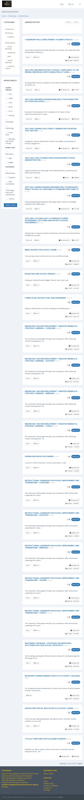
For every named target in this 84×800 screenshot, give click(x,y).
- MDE (8, 56)
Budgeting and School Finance (40, 274)
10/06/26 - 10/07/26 (73, 349)
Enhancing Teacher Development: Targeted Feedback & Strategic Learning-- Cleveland (51, 327)
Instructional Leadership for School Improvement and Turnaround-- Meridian (52, 546)
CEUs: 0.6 (29, 90)
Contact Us (48, 788)
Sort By (68, 22)
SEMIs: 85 (29, 695)
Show (76, 22)
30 (68, 332)
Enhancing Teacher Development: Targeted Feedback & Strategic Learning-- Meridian (51, 392)
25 (68, 76)
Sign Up (71, 4)
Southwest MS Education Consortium (15, 782)
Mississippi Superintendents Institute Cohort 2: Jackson (52, 676)
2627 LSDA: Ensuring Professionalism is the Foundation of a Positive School (51, 100)
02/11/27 (76, 240)
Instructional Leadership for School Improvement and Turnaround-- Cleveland (52, 481)
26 (68, 430)
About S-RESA (48, 774)
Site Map (47, 790)
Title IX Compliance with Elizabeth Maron (45, 739)
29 (68, 584)
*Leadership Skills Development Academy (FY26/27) (48, 39)
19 (68, 44)
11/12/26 (76, 209)
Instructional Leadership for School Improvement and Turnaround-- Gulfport (52, 514)
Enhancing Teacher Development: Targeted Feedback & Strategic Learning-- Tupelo (51, 425)
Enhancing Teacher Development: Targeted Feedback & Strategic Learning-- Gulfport (51, 360)
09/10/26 (76, 119)
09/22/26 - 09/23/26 (73, 601)
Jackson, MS (75, 695)
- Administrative (10, 42)
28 (68, 398)
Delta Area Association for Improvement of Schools (20, 774)
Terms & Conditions (51, 786)
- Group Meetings (8, 48)
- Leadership (10, 53)
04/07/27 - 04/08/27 (73, 264)
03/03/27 (76, 148)
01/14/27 (76, 90)
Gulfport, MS (75, 378)
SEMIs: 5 (37, 90)
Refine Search (10, 205)
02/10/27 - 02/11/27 (73, 317)
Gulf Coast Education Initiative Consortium (17, 778)
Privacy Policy (48, 783)
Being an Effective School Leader (40, 250)
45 (68, 743)
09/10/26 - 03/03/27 (73, 60)
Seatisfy (60, 797)
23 (68, 164)
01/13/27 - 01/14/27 (73, 288)
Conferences (9, 29)
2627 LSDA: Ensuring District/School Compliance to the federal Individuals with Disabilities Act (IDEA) (52, 71)
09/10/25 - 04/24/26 (73, 699)
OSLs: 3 (28, 57)
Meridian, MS (75, 261)
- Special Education (8, 61)
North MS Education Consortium (13, 780)
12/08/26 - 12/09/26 (73, 536)
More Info (76, 44)
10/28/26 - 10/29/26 (73, 414)
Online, (66, 178)
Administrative (24, 16)
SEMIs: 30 (36, 57)
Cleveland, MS (74, 346)
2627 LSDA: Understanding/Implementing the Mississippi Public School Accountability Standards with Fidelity (52, 188)
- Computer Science (10, 67)
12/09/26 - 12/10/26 (73, 729)
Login (62, 4)
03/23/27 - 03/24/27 (73, 569)
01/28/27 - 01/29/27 (73, 634)
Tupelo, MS (75, 444)
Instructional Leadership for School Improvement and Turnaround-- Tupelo (52, 612)
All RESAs (5, 787)
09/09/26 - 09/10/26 (73, 666)
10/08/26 (76, 178)
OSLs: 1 (28, 261)
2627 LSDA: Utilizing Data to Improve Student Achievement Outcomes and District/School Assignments (47, 220)
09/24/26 (76, 756)
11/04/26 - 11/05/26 (73, 447)
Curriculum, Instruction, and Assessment (45, 298)
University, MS (74, 57)
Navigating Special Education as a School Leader (49, 708)
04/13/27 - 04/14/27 (73, 382)
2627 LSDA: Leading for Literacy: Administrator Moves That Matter (51, 129)
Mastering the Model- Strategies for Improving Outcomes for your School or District (48, 644)
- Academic (9, 37)
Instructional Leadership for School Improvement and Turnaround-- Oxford (52, 579)
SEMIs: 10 (36, 261)
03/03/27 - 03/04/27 (73, 503)
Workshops (12, 16)
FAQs (45, 781)
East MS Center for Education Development (17, 776)
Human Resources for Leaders (39, 456)
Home (4, 16)
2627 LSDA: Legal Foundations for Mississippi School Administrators (50, 159)
